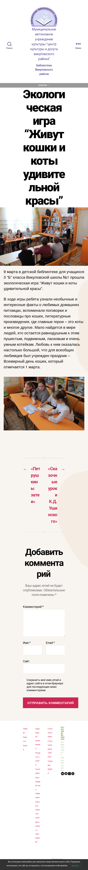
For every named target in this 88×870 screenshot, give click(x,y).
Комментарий (33, 606)
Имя (27, 642)
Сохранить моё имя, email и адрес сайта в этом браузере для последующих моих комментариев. (45, 685)
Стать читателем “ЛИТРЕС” (50, 749)
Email (50, 642)
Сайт (26, 661)
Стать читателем (50, 733)
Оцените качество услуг (37, 810)
